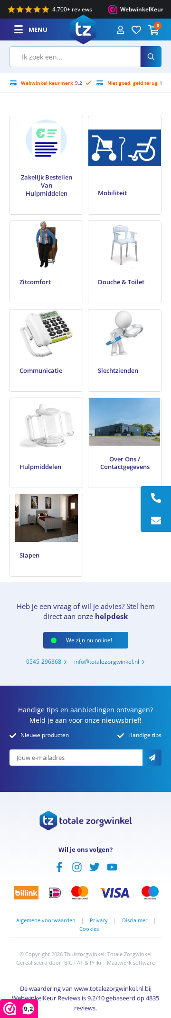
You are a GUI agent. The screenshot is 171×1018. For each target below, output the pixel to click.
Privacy (99, 920)
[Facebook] (59, 866)
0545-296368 (43, 662)
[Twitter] (94, 866)
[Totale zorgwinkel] (83, 28)
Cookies (89, 928)
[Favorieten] (136, 29)
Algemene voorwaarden (46, 920)
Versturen (152, 757)
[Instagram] (77, 866)
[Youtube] (112, 866)
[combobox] (75, 56)
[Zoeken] (151, 56)
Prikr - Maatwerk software (122, 962)
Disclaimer (135, 920)
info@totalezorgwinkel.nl (106, 662)
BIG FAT (73, 962)
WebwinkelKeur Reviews (46, 998)
